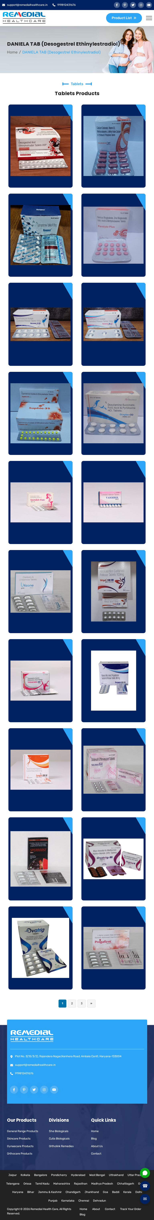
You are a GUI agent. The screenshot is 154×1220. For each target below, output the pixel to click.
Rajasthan (80, 1183)
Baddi (115, 1192)
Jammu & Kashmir (50, 1192)
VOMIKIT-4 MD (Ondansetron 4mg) (40, 535)
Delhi (138, 1192)
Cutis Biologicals (59, 1138)
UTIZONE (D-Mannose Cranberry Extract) (40, 625)
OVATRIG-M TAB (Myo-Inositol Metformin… (113, 892)
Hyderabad (78, 1175)
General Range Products (22, 1131)
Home (12, 52)
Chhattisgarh (125, 1183)
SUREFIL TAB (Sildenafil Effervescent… (113, 803)
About (96, 1209)
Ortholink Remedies (61, 1146)
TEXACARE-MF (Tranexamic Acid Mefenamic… (40, 714)
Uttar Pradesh (137, 1175)
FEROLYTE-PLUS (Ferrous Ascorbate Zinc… (114, 268)
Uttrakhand (116, 1175)
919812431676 (66, 5)
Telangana (12, 1183)
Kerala (127, 1192)
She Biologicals (58, 1131)
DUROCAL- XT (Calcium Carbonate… (113, 179)
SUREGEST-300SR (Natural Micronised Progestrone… (113, 714)
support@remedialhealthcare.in (27, 5)
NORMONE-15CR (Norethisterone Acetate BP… (113, 357)
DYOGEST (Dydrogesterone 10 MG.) (40, 268)
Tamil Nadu (42, 1183)
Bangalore (40, 1175)
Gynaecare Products (20, 1146)
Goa (105, 1192)
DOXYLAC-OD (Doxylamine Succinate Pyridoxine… (113, 446)
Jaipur (12, 1175)
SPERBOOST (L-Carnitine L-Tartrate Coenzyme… (40, 892)
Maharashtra (61, 1183)
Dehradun (99, 1200)
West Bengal (97, 1175)
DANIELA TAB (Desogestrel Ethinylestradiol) (40, 179)
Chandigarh (73, 1192)
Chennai (83, 1200)
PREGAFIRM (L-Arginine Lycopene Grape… (113, 981)
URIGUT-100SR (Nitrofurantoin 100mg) (113, 625)
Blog (94, 1138)
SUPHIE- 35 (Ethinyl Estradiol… (40, 449)
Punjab (52, 1200)
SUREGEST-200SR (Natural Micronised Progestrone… (40, 803)
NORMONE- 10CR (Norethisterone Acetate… (40, 357)
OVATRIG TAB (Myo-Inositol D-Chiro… (40, 981)
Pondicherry (59, 1175)
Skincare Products (18, 1138)
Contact (96, 1153)
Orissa (27, 1183)
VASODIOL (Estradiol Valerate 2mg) (113, 535)
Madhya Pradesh (102, 1183)
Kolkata (25, 1175)
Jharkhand (92, 1192)
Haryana (17, 1192)
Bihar (30, 1192)
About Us (97, 1146)
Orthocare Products (19, 1153)
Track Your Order (130, 1209)
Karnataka (67, 1200)
